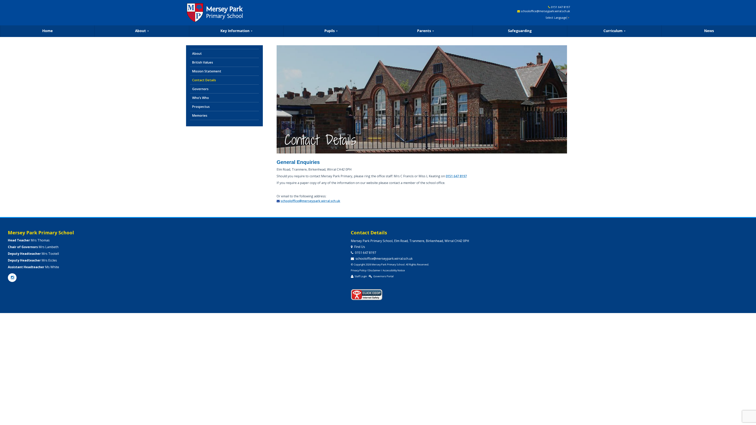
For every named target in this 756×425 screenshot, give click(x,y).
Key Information (235, 30)
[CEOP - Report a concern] (366, 293)
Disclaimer (374, 270)
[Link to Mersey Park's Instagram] (12, 278)
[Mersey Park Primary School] (215, 12)
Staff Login (361, 276)
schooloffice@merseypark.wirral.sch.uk (545, 11)
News (709, 30)
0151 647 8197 (560, 7)
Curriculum (613, 30)
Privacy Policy (358, 270)
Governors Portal (383, 276)
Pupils (330, 30)
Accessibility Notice (394, 270)
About (141, 30)
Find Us (359, 247)
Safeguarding (520, 30)
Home (47, 30)
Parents (424, 30)
